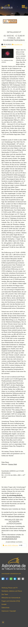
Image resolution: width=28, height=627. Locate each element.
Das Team (5, 594)
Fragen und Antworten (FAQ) (11, 601)
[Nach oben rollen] (24, 623)
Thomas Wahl (12, 464)
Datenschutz (5, 608)
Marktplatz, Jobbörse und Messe (12, 591)
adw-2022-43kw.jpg (11, 545)
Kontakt (4, 604)
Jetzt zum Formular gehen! (16, 516)
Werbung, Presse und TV (10, 588)
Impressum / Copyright (9, 611)
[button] (4, 579)
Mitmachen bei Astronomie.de (11, 598)
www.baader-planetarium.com (11, 574)
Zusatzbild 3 (20, 412)
